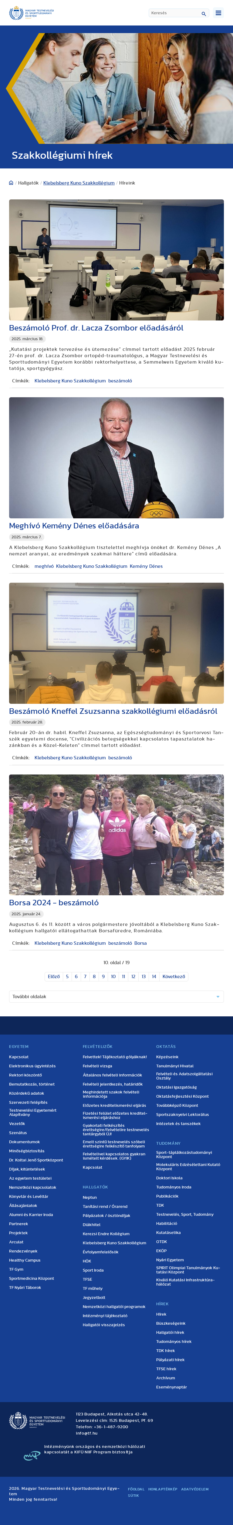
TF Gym (16, 1269)
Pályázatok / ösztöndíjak (106, 1216)
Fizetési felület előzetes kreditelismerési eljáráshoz (115, 1115)
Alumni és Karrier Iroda (31, 1215)
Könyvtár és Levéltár (28, 1197)
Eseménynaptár (171, 1387)
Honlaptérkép (162, 1489)
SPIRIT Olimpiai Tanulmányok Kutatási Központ (188, 1270)
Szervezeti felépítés (28, 1102)
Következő (174, 976)
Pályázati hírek (170, 1360)
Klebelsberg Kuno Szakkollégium (79, 183)
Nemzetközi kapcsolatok (32, 1187)
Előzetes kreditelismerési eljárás (114, 1105)
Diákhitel (91, 1225)
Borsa (140, 943)
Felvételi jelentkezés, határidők (113, 1084)
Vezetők (17, 1124)
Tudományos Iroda (173, 1187)
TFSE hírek (166, 1369)
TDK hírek (165, 1351)
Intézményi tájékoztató (105, 1316)
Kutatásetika (168, 1233)
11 (123, 976)
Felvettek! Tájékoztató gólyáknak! (115, 1057)
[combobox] (179, 12)
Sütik (133, 1495)
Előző (54, 976)
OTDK (161, 1242)
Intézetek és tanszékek (178, 1124)
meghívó (44, 566)
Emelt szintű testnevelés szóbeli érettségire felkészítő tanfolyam (114, 1144)
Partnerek (18, 1224)
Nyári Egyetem (170, 1260)
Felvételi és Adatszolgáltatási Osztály (184, 1076)
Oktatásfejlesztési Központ (182, 1096)
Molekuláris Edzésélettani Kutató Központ (188, 1167)
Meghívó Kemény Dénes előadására (74, 526)
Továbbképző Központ (177, 1105)
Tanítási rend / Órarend (105, 1207)
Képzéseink (167, 1057)
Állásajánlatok (23, 1206)
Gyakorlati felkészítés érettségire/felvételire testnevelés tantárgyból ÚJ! (116, 1129)
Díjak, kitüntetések (27, 1169)
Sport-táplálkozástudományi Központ (184, 1155)
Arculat (16, 1242)
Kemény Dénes (146, 566)
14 (154, 976)
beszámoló (120, 380)
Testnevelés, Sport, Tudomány (185, 1214)
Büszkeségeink (171, 1323)
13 (144, 976)
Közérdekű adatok (26, 1093)
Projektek (18, 1233)
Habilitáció (166, 1224)
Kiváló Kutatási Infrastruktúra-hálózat (185, 1282)
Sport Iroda (93, 1270)
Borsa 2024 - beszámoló (54, 903)
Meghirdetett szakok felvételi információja (111, 1094)
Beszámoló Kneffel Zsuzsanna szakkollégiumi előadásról (113, 711)
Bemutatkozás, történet (32, 1084)
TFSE (87, 1279)
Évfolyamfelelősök (101, 1252)
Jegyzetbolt (94, 1298)
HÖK (87, 1261)
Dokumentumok (24, 1142)
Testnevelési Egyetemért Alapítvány (32, 1112)
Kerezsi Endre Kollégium (106, 1234)
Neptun (90, 1197)
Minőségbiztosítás (27, 1151)
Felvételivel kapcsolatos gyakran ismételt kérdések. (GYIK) (114, 1156)
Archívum (165, 1378)
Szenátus (18, 1133)
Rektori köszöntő (25, 1075)
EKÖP (161, 1251)
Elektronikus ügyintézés (32, 1066)
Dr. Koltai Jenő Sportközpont (36, 1160)
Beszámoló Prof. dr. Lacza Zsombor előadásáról (96, 328)
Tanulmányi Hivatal (175, 1066)
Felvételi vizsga (97, 1066)
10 (113, 976)
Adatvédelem (195, 1489)
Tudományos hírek (174, 1342)
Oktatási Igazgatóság (176, 1087)
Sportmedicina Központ (31, 1278)
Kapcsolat (19, 1057)
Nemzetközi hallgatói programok (114, 1307)
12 (133, 976)
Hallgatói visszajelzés (104, 1325)
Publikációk (167, 1196)
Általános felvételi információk (112, 1075)
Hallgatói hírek (170, 1332)
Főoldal (136, 1489)
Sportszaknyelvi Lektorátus (182, 1115)
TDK (160, 1205)
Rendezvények (23, 1251)
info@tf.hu (87, 1433)
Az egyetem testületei (30, 1178)
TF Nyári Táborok (25, 1288)
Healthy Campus (25, 1260)
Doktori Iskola (169, 1178)
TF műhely (93, 1288)
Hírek (161, 1314)
